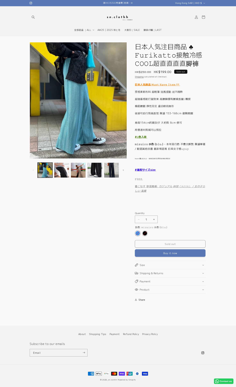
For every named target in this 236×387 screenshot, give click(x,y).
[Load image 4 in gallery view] (94, 170)
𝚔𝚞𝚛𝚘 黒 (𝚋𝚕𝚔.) (145, 233)
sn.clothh (112, 379)
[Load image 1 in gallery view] (45, 170)
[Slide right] (123, 170)
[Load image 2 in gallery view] (61, 170)
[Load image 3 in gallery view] (78, 170)
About (82, 334)
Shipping (139, 76)
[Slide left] (33, 170)
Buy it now (170, 253)
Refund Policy (131, 334)
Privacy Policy (150, 334)
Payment (115, 334)
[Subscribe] (83, 352)
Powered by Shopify (127, 379)
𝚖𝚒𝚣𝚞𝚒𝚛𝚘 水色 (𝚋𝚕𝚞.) (137, 233)
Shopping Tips (97, 334)
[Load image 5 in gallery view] (111, 170)
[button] (33, 17)
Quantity (139, 213)
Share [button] (142, 299)
